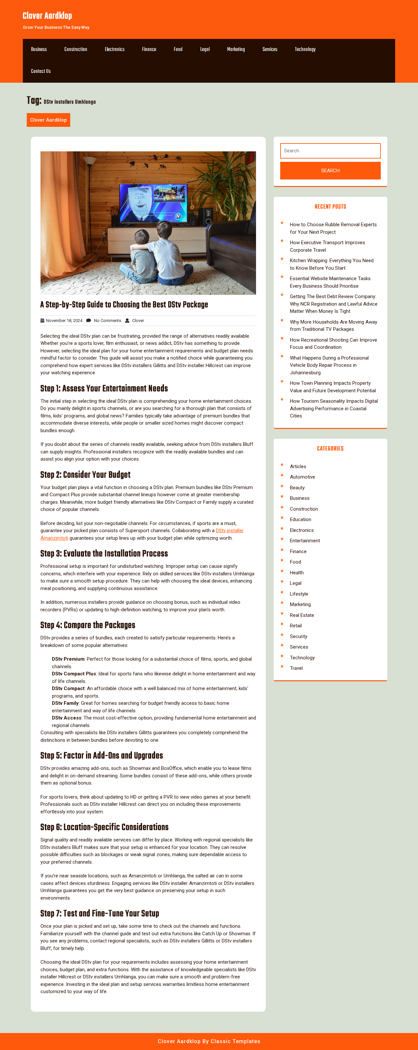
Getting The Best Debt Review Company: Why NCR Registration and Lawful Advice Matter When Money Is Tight (334, 304)
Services (270, 49)
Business (39, 49)
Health (297, 573)
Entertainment (305, 541)
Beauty (297, 488)
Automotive (302, 477)
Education (300, 519)
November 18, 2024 (63, 320)
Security (298, 636)
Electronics (114, 49)
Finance (149, 49)
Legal (205, 49)
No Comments (106, 320)
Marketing (236, 49)
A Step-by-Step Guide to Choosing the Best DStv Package (124, 305)
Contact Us (41, 71)
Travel (296, 668)
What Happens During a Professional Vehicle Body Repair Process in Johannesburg (329, 365)
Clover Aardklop (47, 16)
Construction (75, 49)
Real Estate (302, 615)
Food (178, 49)
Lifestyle (299, 594)
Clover (136, 320)
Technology (305, 49)
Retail (296, 626)
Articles (298, 466)
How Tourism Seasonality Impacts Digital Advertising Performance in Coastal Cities (334, 408)
